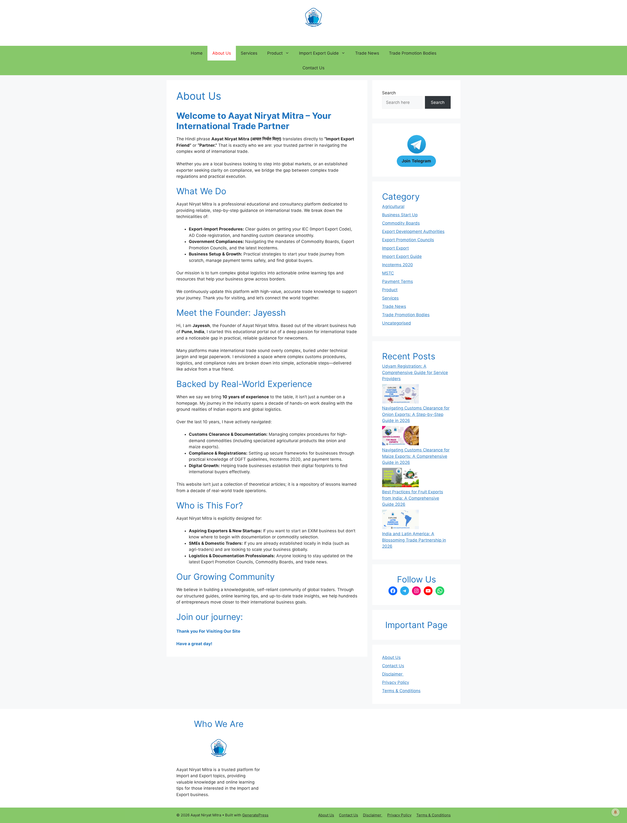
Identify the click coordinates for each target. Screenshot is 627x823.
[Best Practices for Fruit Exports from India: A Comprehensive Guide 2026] (400, 478)
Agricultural (393, 206)
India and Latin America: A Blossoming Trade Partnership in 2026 (414, 540)
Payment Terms (397, 281)
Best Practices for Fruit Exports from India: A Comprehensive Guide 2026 (412, 498)
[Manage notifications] (615, 812)
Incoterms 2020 (397, 264)
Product (275, 53)
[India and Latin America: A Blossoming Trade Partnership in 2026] (400, 520)
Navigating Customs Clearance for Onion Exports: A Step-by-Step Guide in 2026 (415, 414)
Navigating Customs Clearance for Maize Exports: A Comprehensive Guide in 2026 (415, 456)
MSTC (388, 273)
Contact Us (313, 67)
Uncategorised (396, 323)
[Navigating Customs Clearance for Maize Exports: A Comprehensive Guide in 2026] (400, 436)
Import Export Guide (319, 53)
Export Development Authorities (413, 231)
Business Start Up (400, 214)
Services (249, 53)
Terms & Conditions (401, 690)
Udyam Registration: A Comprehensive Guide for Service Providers (415, 372)
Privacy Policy (395, 682)
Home (197, 53)
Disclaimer (393, 674)
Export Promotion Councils (408, 239)
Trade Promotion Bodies (412, 53)
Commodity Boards (401, 223)
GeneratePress (255, 815)
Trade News (367, 53)
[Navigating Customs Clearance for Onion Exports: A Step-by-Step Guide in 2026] (400, 394)
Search (389, 92)
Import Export (395, 248)
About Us (221, 53)
